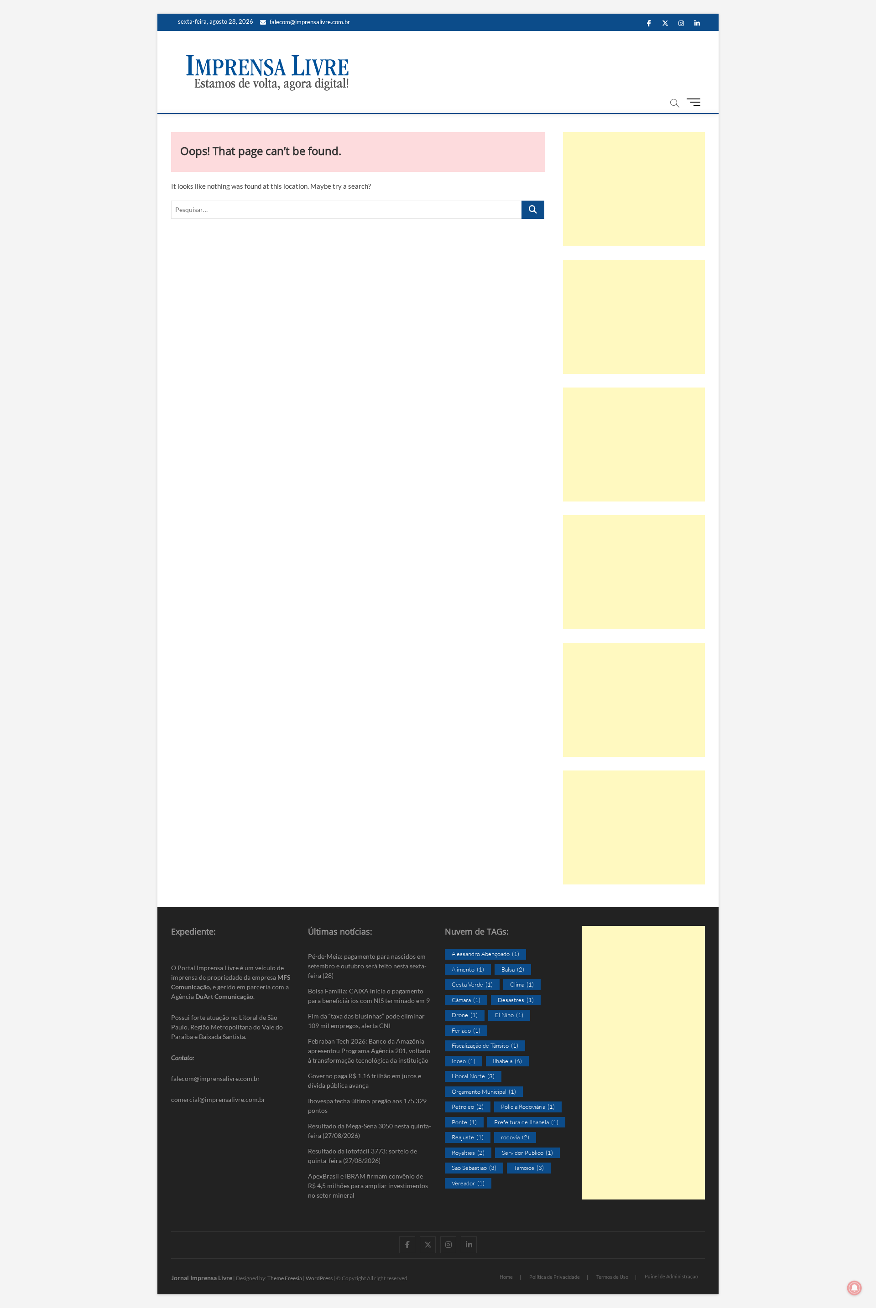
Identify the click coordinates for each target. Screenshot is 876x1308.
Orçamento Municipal (484, 1091)
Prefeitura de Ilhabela (526, 1122)
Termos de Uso (612, 1277)
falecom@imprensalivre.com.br (310, 22)
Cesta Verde (472, 984)
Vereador (468, 1183)
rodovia (515, 1137)
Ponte (464, 1122)
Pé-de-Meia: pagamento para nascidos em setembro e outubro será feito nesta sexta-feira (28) (367, 965)
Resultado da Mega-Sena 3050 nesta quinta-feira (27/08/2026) (369, 1130)
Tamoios (529, 1167)
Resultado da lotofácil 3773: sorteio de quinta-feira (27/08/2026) (362, 1155)
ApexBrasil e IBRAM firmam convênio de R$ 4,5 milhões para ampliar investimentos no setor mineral (368, 1185)
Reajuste (468, 1137)
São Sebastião (474, 1167)
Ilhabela (507, 1061)
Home (506, 1277)
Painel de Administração (671, 1276)
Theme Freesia (284, 1278)
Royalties (468, 1152)
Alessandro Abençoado (485, 953)
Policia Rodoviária (528, 1106)
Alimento (468, 969)
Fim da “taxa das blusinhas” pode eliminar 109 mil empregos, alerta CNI (366, 1020)
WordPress (319, 1278)
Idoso (463, 1061)
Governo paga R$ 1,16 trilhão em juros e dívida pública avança (364, 1080)
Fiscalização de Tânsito (485, 1045)
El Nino (509, 1014)
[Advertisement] (634, 189)
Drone (465, 1014)
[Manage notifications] (854, 1288)
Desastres (516, 999)
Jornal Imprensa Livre (201, 1278)
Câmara (466, 999)
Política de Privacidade (554, 1277)
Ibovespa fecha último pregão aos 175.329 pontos (367, 1105)
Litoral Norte (473, 1076)
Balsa (512, 969)
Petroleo (468, 1106)
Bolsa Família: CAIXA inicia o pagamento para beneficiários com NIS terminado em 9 (369, 995)
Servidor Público (527, 1152)
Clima (522, 984)
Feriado (466, 1030)
